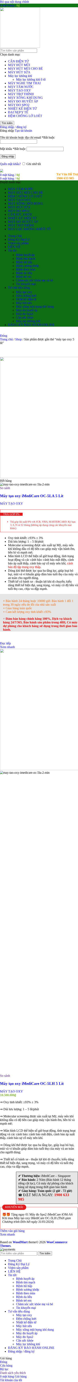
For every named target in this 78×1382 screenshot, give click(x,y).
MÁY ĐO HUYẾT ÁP (23, 101)
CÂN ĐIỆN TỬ (18, 61)
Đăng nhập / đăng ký (21, 1351)
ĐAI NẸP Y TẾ (18, 112)
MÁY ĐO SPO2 (18, 105)
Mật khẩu (13, 149)
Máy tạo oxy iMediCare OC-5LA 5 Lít (31, 496)
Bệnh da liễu (24, 273)
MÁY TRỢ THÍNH (21, 94)
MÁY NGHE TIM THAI (24, 83)
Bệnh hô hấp (24, 262)
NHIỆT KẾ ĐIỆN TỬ (22, 108)
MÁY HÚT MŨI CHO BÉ (25, 68)
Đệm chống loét (26, 295)
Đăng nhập (8, 156)
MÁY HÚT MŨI (19, 65)
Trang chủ (7, 339)
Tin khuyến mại (26, 284)
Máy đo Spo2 (24, 314)
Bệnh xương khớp (27, 265)
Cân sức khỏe (24, 317)
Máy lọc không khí (20, 76)
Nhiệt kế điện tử (26, 299)
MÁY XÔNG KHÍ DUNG (25, 97)
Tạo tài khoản (23, 130)
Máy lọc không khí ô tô (31, 79)
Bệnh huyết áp (25, 255)
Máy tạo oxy (24, 292)
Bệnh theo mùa (25, 269)
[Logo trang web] (20, 46)
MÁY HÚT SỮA (19, 72)
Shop (19, 339)
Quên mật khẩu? (10, 164)
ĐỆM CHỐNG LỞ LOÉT (25, 116)
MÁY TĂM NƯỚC (21, 86)
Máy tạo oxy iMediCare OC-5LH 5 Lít (32, 1083)
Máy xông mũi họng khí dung (35, 306)
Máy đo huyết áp (26, 310)
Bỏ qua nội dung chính (14, 1)
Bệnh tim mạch (25, 258)
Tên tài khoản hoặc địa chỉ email (27, 137)
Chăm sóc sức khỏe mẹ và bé (34, 280)
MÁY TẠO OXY (19, 90)
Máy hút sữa (24, 303)
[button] (12, 1231)
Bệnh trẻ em (23, 276)
